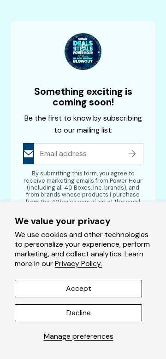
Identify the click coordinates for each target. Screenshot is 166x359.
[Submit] (132, 153)
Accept (78, 288)
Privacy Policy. (78, 263)
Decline (78, 313)
